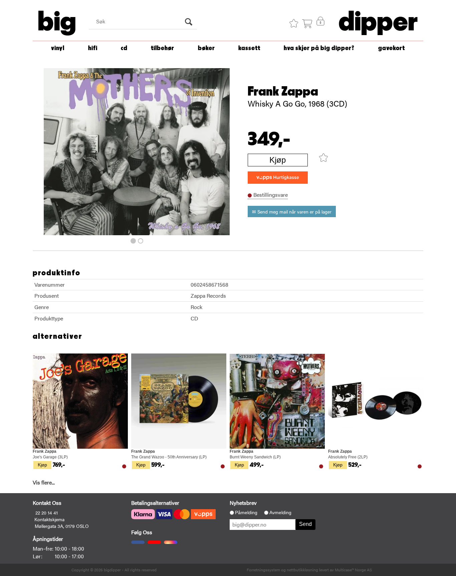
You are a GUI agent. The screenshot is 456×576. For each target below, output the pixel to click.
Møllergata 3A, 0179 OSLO (62, 526)
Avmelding (280, 512)
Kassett (249, 48)
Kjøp (277, 159)
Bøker (206, 48)
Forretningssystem (263, 570)
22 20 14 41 (46, 512)
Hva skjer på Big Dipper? (319, 48)
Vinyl (57, 48)
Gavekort (391, 48)
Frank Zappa (283, 91)
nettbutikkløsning (302, 570)
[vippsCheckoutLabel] (278, 177)
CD (124, 48)
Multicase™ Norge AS (353, 570)
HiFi (92, 48)
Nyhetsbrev (243, 503)
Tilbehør (162, 48)
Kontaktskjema (49, 519)
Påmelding (246, 512)
